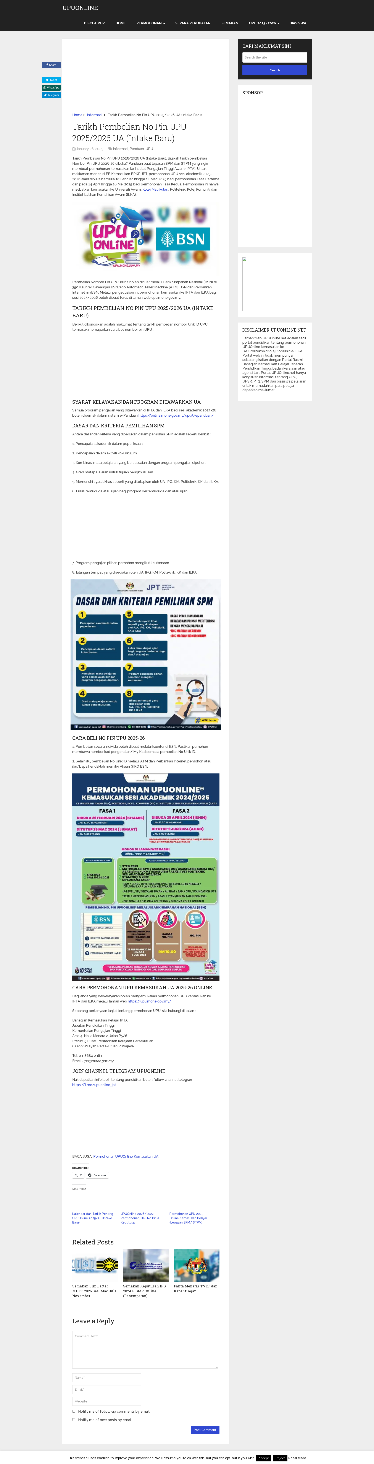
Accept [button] (264, 1458)
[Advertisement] (145, 80)
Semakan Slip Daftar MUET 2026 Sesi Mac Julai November (95, 1291)
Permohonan (149, 23)
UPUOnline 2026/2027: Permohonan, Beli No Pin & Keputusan (140, 1218)
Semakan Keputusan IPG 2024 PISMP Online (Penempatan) (144, 1291)
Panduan (137, 149)
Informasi (120, 149)
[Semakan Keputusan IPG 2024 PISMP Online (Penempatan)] (146, 1265)
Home (121, 23)
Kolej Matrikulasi (155, 189)
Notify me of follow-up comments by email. (114, 1411)
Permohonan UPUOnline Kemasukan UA (125, 1156)
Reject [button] (280, 1458)
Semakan (229, 23)
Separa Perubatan (193, 23)
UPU (149, 149)
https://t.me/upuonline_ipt (94, 1085)
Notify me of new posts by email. (105, 1420)
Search (275, 70)
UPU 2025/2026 (262, 23)
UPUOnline (80, 8)
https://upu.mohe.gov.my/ (149, 1001)
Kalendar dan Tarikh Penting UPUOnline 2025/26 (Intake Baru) (92, 1218)
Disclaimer (94, 23)
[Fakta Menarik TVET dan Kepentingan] (196, 1265)
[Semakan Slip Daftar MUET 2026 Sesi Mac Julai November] (95, 1265)
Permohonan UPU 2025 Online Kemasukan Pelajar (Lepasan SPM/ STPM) (188, 1218)
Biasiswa (298, 23)
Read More (297, 1458)
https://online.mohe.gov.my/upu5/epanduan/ (176, 415)
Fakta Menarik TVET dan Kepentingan (196, 1288)
